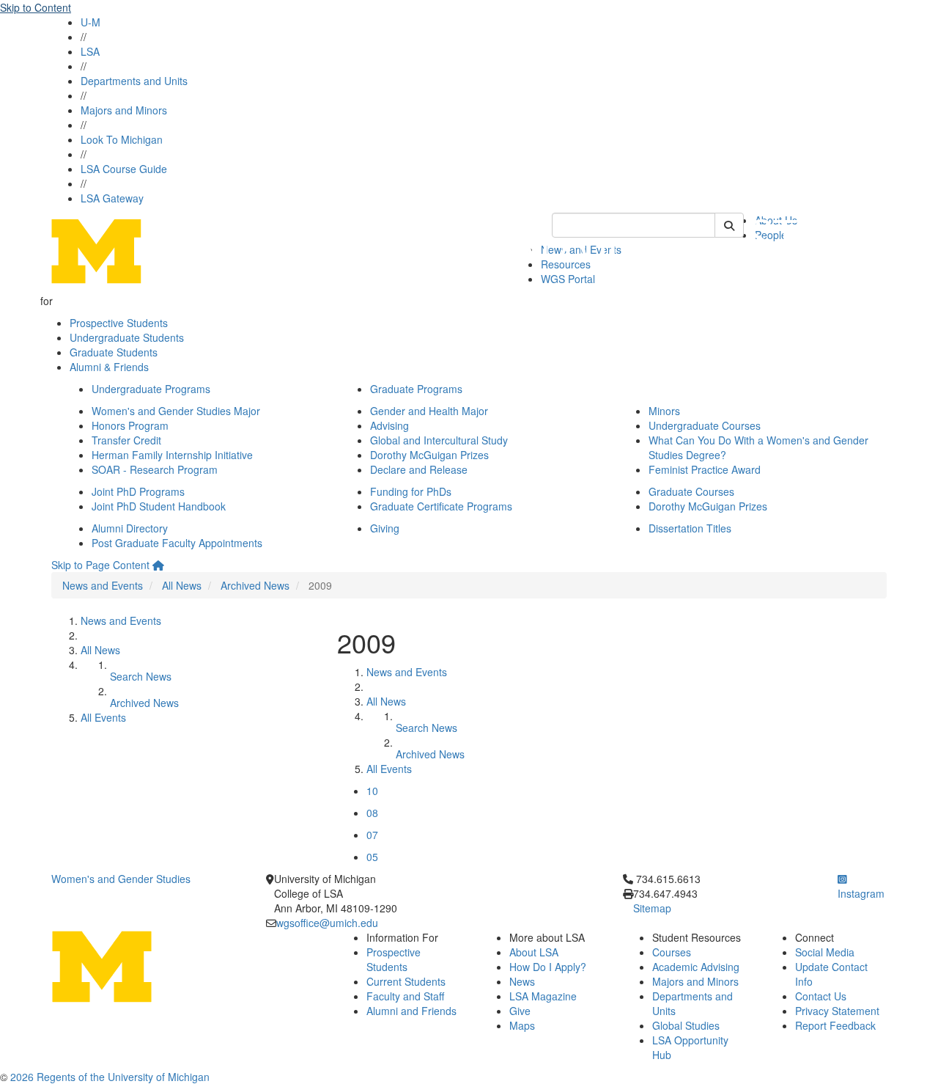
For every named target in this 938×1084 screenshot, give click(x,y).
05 (372, 856)
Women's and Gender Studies (121, 878)
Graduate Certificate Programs (441, 506)
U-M (90, 22)
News (522, 981)
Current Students (406, 981)
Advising (389, 425)
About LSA (533, 952)
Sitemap (652, 908)
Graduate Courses (691, 491)
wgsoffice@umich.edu (327, 922)
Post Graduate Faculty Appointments (177, 542)
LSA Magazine (543, 996)
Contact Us (820, 996)
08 (372, 812)
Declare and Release (419, 469)
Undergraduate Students (127, 337)
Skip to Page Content (100, 564)
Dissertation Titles (690, 528)
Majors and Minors (124, 110)
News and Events (102, 585)
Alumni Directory (130, 528)
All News (182, 585)
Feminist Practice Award (705, 469)
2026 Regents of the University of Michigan (110, 1076)
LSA (90, 51)
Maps (522, 1025)
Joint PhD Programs (138, 491)
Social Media (824, 952)
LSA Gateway (112, 198)
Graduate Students (114, 352)
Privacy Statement (837, 1010)
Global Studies (686, 1025)
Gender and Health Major (429, 410)
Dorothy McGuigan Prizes (429, 454)
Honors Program (130, 425)
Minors (664, 410)
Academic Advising (695, 966)
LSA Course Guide (124, 168)
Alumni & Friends (109, 366)
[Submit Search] (729, 225)
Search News (140, 676)
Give (520, 1010)
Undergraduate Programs (151, 388)
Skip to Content (35, 7)
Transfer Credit (126, 440)
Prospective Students (119, 322)
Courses (671, 952)
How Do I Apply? (547, 966)
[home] (158, 564)
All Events (103, 717)
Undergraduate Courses (705, 425)
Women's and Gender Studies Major (176, 410)
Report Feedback (835, 1025)
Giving (384, 528)
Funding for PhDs (410, 491)
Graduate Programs (416, 388)
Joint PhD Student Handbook (159, 506)
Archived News (255, 585)
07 (372, 834)
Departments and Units (134, 80)
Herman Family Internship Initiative (172, 454)
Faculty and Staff (405, 996)
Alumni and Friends (411, 1010)
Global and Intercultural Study (439, 440)
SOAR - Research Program (155, 469)
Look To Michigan (122, 139)
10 (372, 790)
